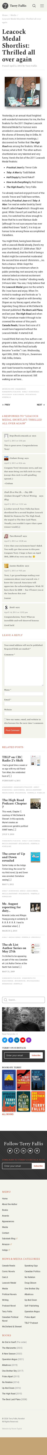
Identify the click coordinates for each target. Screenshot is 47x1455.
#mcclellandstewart (33, 790)
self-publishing (32, 1306)
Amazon (6, 1244)
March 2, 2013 (9, 930)
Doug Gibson (30, 1283)
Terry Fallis (31, 65)
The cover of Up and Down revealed (13, 857)
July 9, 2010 (8, 834)
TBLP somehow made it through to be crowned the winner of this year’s (21, 321)
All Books (7, 1114)
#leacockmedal (18, 394)
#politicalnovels (33, 981)
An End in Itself (14, 1342)
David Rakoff (27, 177)
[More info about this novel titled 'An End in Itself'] (9, 1080)
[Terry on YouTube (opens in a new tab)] (22, 1040)
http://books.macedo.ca (20, 435)
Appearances (8, 1221)
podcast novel (9, 1306)
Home (5, 15)
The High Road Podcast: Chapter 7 (14, 803)
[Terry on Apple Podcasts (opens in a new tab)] (28, 1040)
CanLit (5, 1277)
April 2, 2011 (15, 65)
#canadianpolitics (29, 978)
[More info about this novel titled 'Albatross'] (23, 1101)
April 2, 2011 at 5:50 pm (15, 440)
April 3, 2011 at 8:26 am (15, 463)
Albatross (29, 1294)
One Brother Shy (32, 1288)
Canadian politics (32, 1271)
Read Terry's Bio (8, 1034)
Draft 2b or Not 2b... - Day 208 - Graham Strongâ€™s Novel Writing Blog (20, 496)
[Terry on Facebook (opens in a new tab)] (10, 1040)
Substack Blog (8, 1238)
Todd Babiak (29, 172)
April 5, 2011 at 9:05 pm (15, 570)
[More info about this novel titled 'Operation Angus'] (9, 1101)
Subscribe (36, 1055)
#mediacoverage (8, 793)
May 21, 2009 (8, 971)
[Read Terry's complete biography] (23, 1019)
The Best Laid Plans (14, 1399)
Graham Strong (16, 458)
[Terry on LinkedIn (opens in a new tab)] (16, 1040)
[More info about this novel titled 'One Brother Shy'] (38, 1101)
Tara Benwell (15, 536)
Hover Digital (16, 1429)
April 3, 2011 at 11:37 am (15, 504)
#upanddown (6, 896)
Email (7, 699)
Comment (9, 654)
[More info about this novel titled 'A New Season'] (38, 1080)
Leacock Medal (10, 333)
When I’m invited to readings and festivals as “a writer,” (21, 294)
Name (7, 689)
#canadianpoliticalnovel (11, 392)
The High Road (12, 1393)
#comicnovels (34, 392)
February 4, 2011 (11, 780)
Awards (5, 1216)
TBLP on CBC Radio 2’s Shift (12, 759)
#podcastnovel (31, 394)
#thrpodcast (6, 846)
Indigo (5, 1250)
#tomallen (41, 793)
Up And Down (11, 1388)
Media (13, 15)
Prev (7, 405)
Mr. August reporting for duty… (11, 907)
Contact (5, 1233)
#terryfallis (6, 397)
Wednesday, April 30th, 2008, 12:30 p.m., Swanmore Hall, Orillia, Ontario (22, 354)
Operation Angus (32, 1311)
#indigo (23, 891)
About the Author (9, 1204)
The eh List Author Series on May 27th (14, 948)
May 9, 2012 (8, 884)
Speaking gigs (31, 1265)
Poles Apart (30, 1317)
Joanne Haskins (16, 565)
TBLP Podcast (31, 1323)
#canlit (25, 392)
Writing (5, 1300)
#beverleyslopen (8, 389)
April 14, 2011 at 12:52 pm (16, 612)
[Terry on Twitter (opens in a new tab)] (4, 1040)
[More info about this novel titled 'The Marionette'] (23, 1080)
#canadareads (20, 389)
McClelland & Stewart (12, 1326)
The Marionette (12, 1348)
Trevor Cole (31, 167)
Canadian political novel (10, 1319)
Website (8, 709)
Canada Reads (8, 1265)
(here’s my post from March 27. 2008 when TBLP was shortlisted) (23, 248)
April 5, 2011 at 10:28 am (15, 541)
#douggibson (7, 394)
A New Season (12, 1353)
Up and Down (31, 1300)
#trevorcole (35, 937)
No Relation (30, 1277)
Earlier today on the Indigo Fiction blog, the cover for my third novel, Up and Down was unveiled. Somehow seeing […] (15, 872)
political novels (9, 1294)
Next (39, 405)
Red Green (37, 182)
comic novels (8, 1271)
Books (5, 1210)
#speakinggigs (7, 984)
